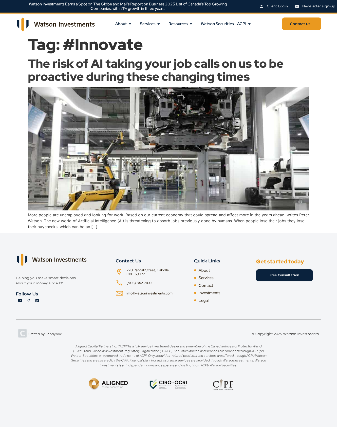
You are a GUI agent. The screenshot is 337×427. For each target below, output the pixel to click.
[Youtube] (20, 300)
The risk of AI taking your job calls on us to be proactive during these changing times (156, 70)
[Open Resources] (191, 24)
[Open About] (130, 24)
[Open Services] (159, 24)
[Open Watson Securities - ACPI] (249, 24)
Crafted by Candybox (45, 334)
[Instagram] (28, 300)
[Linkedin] (37, 300)
